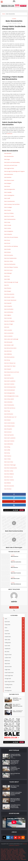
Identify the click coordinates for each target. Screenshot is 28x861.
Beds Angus (7, 159)
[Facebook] (11, 837)
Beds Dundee (7, 249)
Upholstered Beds (15, 856)
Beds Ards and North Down (10, 165)
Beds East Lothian (8, 261)
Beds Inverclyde (8, 318)
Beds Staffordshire (8, 444)
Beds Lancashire (8, 330)
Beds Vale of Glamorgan (10, 465)
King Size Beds (15, 851)
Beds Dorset (7, 243)
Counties (14, 18)
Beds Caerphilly (7, 192)
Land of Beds (3, 858)
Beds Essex (7, 276)
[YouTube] (15, 837)
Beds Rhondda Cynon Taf (10, 417)
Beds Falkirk (7, 279)
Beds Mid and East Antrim (10, 348)
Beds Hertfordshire (8, 312)
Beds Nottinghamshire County (11, 396)
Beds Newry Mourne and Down (11, 372)
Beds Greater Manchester (10, 300)
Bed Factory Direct (11, 858)
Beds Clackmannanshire (9, 219)
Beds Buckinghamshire (9, 189)
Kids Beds (9, 851)
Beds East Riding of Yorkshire (11, 267)
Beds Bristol (7, 186)
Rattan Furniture (22, 853)
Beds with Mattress (17, 706)
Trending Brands (19, 710)
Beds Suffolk (7, 450)
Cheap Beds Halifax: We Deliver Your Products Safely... (15, 806)
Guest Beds (21, 850)
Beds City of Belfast (9, 213)
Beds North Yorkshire (9, 384)
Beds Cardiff (7, 198)
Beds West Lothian (8, 471)
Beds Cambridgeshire (9, 195)
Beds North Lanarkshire (9, 381)
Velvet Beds (22, 856)
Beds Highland (7, 315)
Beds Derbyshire (8, 234)
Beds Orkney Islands (9, 399)
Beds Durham (7, 252)
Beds (14, 704)
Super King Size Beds (12, 855)
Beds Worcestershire (9, 486)
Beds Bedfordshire (8, 174)
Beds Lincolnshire (8, 336)
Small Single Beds (19, 854)
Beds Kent (6, 327)
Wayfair (14, 859)
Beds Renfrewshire (8, 414)
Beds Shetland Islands (9, 426)
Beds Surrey (7, 453)
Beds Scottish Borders (9, 423)
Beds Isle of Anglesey (9, 321)
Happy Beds (23, 859)
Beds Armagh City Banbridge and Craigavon (14, 171)
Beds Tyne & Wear (8, 462)
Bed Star (7, 859)
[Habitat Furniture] (9, 712)
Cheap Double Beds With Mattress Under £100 (15, 756)
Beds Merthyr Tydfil (8, 345)
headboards (9, 133)
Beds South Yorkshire (9, 441)
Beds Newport (7, 369)
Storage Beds (4, 855)
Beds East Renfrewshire (9, 264)
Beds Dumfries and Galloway (11, 246)
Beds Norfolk (7, 375)
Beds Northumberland (9, 390)
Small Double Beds (11, 854)
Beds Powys (7, 411)
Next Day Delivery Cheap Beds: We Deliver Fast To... (14, 762)
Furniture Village (19, 858)
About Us (25, 843)
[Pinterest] (19, 837)
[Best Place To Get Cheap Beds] (9, 699)
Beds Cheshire (7, 210)
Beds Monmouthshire (9, 357)
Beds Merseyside (8, 342)
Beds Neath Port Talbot (9, 366)
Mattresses (3, 853)
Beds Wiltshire (7, 483)
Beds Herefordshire (8, 309)
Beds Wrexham (7, 489)
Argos (10, 859)
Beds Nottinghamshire (9, 393)
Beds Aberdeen (7, 153)
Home (3, 14)
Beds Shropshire (8, 429)
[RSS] (23, 837)
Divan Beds (3, 850)
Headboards (3, 851)
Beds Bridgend (7, 183)
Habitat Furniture (17, 711)
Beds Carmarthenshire (9, 201)
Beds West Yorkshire (9, 480)
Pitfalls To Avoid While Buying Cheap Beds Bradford (16, 794)
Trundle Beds (4, 856)
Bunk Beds (18, 704)
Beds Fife (6, 285)
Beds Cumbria (7, 228)
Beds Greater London (9, 297)
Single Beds (3, 854)
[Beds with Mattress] (9, 706)
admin (15, 23)
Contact (16, 849)
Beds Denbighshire (8, 231)
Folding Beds (15, 850)
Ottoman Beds (15, 853)
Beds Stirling (7, 447)
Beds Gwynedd (7, 303)
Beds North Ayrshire (9, 378)
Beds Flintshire (7, 288)
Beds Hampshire (8, 306)
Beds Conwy (7, 222)
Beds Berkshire (7, 177)
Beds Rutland (7, 420)
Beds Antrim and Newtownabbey (12, 162)
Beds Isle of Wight (8, 324)
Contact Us (17, 845)
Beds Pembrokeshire (9, 405)
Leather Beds (22, 851)
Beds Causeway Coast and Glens (12, 204)
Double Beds (9, 850)
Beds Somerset (7, 432)
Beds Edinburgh (8, 273)
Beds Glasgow (7, 291)
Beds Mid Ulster (8, 351)
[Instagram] (4, 837)
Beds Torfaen (7, 459)
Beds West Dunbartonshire (10, 468)
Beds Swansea (7, 456)
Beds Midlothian (8, 354)
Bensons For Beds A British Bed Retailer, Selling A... (15, 800)
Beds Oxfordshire (8, 402)
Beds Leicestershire (8, 333)
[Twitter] (8, 837)
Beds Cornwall (7, 225)
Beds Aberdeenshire (9, 156)
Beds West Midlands (9, 474)
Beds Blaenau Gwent (9, 180)
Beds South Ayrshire (9, 435)
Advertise (11, 845)
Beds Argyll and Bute (9, 168)
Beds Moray (7, 360)
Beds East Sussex (8, 270)
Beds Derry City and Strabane (11, 237)
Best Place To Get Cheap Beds (17, 699)
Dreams (18, 859)
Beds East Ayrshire (8, 255)
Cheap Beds (15, 697)
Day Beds (21, 849)
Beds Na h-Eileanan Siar (9, 363)
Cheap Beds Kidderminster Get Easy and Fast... (15, 768)
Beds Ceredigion (8, 207)
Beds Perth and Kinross (9, 408)
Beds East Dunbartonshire (10, 258)
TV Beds (9, 856)
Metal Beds (8, 853)
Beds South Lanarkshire (9, 438)
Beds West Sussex (8, 477)
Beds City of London (9, 216)
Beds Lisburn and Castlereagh (11, 339)
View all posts (14, 607)
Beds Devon (7, 240)
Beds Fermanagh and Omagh (11, 282)
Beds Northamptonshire (10, 387)
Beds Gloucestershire (9, 294)
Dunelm (2, 859)
